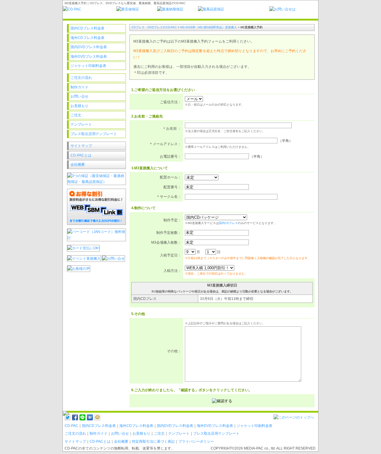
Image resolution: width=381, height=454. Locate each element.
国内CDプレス (228, 223)
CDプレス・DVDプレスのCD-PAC (154, 27)
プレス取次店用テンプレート (94, 134)
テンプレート (81, 124)
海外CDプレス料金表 (87, 38)
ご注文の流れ (81, 78)
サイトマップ (81, 146)
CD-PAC (71, 426)
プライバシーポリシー (196, 441)
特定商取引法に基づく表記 (153, 441)
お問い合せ (79, 96)
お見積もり (79, 106)
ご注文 (76, 115)
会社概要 (78, 164)
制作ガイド (79, 87)
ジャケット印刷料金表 (88, 66)
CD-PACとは (81, 155)
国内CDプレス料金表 (87, 28)
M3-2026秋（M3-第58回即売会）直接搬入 (208, 27)
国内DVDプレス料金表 (89, 47)
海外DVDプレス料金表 (89, 56)
